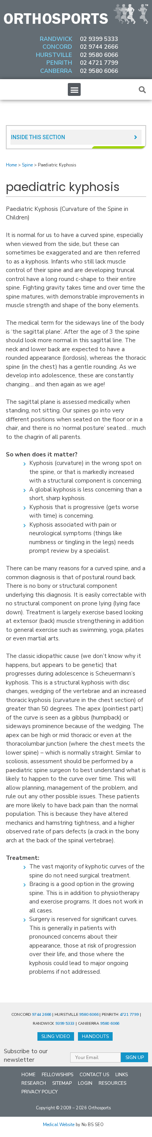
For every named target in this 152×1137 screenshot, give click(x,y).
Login (85, 1083)
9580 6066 (88, 1014)
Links (121, 1075)
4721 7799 (129, 1014)
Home (11, 165)
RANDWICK (56, 39)
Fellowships (57, 1075)
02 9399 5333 (99, 39)
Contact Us (94, 1075)
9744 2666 (41, 1014)
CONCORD (57, 47)
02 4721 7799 (99, 63)
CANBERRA (56, 71)
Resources (112, 1083)
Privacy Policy (39, 1092)
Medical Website (58, 1125)
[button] (74, 89)
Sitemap (62, 1083)
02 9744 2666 (99, 47)
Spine (27, 165)
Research (33, 1083)
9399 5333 (64, 1023)
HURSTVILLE (54, 55)
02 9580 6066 (99, 55)
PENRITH (59, 63)
